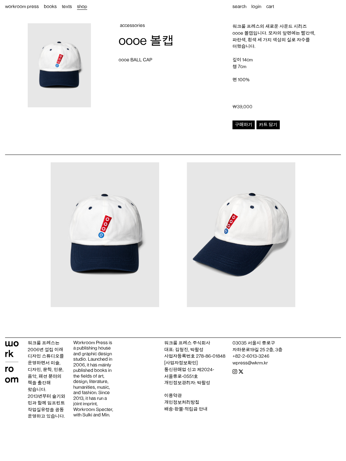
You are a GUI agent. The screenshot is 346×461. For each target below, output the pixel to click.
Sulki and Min (95, 414)
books (50, 6)
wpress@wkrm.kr (250, 362)
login (256, 6)
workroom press (22, 6)
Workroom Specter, (93, 409)
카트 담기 (268, 124)
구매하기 (243, 124)
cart (270, 6)
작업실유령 (39, 409)
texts (67, 6)
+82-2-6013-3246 (250, 356)
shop (82, 6)
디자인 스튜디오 (43, 356)
